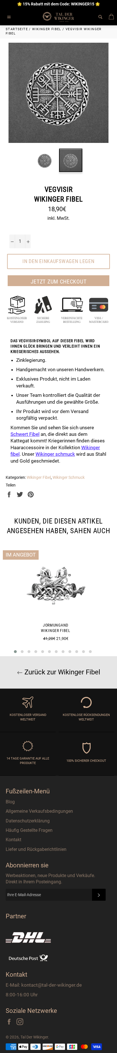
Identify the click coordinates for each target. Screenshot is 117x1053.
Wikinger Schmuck (69, 477)
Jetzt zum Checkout (59, 281)
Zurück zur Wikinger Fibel (61, 672)
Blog (10, 801)
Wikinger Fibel (39, 477)
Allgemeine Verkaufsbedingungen (39, 811)
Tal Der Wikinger (34, 1037)
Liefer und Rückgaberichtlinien (36, 849)
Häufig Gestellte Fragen (29, 830)
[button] (15, 651)
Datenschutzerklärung (28, 821)
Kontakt (13, 839)
